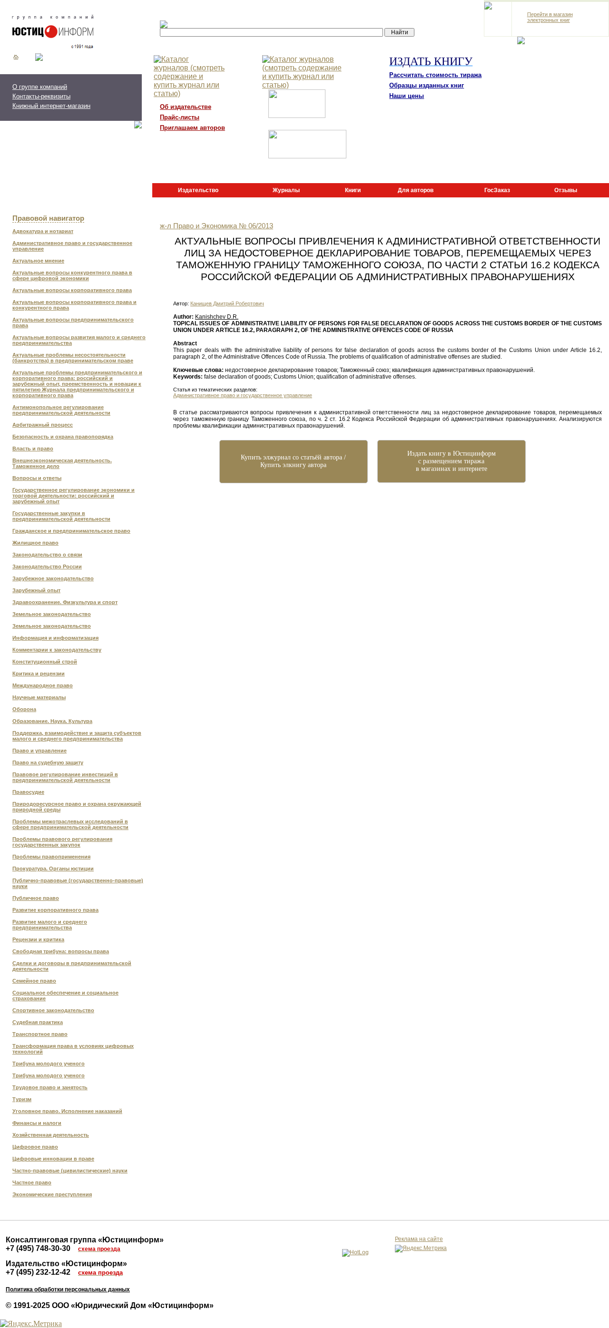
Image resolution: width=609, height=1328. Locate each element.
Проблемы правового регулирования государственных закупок (62, 842)
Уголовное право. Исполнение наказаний (67, 1111)
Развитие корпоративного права (55, 910)
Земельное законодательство (51, 614)
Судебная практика (37, 1022)
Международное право (42, 685)
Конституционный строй (44, 661)
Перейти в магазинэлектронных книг (550, 17)
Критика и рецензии (38, 673)
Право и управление (39, 750)
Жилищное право (35, 543)
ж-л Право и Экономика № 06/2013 (216, 226)
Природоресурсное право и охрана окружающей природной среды (76, 806)
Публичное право (35, 898)
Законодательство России (47, 566)
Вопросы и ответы (36, 478)
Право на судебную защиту (47, 762)
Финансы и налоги (36, 1123)
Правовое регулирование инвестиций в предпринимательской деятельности (65, 777)
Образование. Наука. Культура (52, 721)
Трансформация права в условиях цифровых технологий (73, 1049)
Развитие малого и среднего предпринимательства (49, 924)
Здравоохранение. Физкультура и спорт (65, 602)
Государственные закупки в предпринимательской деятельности (61, 516)
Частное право (31, 1182)
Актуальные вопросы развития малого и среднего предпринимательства (79, 340)
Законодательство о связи (47, 554)
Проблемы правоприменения (51, 856)
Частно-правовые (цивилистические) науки (70, 1170)
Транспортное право (40, 1034)
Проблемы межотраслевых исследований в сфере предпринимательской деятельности (70, 824)
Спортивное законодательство (53, 1010)
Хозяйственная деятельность (50, 1135)
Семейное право (34, 981)
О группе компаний (39, 86)
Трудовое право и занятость (50, 1087)
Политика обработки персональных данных (68, 1289)
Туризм (21, 1099)
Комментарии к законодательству (56, 650)
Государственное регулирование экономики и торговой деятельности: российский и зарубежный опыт (73, 495)
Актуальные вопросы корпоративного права (72, 290)
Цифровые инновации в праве (53, 1159)
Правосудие (28, 792)
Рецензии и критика (38, 939)
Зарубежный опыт (36, 590)
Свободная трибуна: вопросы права (60, 951)
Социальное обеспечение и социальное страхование (65, 995)
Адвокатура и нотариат (42, 231)
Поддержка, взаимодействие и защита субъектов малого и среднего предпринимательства (76, 736)
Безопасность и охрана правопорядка (62, 436)
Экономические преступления (52, 1194)
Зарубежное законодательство (53, 578)
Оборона (24, 709)
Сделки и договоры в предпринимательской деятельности (71, 966)
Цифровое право (35, 1147)
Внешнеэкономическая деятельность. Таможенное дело (62, 463)
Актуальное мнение (38, 261)
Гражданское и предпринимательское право (71, 531)
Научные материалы (39, 697)
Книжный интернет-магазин (51, 105)
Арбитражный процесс (42, 425)
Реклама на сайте (419, 1239)
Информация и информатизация (55, 638)
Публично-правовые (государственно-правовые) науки (77, 883)
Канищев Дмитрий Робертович (227, 303)
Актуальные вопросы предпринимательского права (73, 322)
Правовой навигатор (48, 218)
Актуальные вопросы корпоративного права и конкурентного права (74, 305)
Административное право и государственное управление (72, 246)
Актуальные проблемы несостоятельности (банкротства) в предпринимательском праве (72, 357)
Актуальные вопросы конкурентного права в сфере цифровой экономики (72, 275)
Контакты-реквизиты (41, 96)
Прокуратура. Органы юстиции (53, 868)
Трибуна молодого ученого (48, 1063)
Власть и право (32, 448)
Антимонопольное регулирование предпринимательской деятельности (61, 410)
